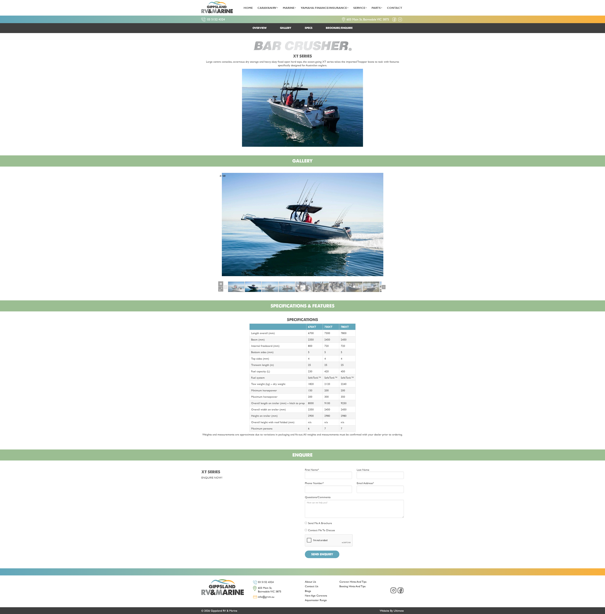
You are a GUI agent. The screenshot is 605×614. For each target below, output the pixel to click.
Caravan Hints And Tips (352, 582)
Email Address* (365, 483)
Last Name (363, 470)
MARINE (288, 8)
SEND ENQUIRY (322, 554)
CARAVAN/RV (267, 8)
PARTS (376, 8)
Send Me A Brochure (320, 523)
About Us (310, 582)
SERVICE (359, 8)
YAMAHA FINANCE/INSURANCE (324, 8)
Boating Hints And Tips (352, 586)
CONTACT (394, 8)
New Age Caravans (316, 595)
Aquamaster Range (316, 600)
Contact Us (311, 586)
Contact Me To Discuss (321, 530)
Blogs (308, 591)
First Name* (312, 470)
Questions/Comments (318, 497)
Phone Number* (314, 483)
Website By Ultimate (392, 610)
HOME (248, 8)
